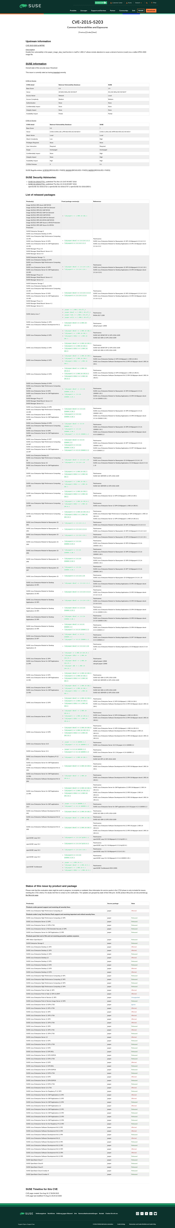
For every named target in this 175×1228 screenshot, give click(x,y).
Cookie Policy (152, 1224)
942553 (91, 170)
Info (75, 1213)
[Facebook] (142, 1213)
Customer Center (117, 3)
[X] (146, 1213)
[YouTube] (137, 1213)
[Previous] (82, 32)
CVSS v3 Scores (31, 120)
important (56, 72)
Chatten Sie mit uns (111, 1213)
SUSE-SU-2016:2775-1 (36, 182)
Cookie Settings (121, 1224)
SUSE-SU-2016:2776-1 (36, 184)
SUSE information (36, 63)
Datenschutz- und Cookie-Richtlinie (138, 1224)
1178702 (46, 170)
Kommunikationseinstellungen (88, 1213)
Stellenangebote (41, 1213)
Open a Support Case (29, 1224)
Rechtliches (51, 1213)
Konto (130, 3)
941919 (68, 170)
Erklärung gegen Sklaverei (64, 1213)
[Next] (94, 32)
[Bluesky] (155, 1213)
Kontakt (140, 10)
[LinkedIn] (150, 1213)
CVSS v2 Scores (31, 81)
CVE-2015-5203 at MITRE (35, 45)
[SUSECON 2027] (101, 2)
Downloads (151, 10)
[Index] (89, 32)
